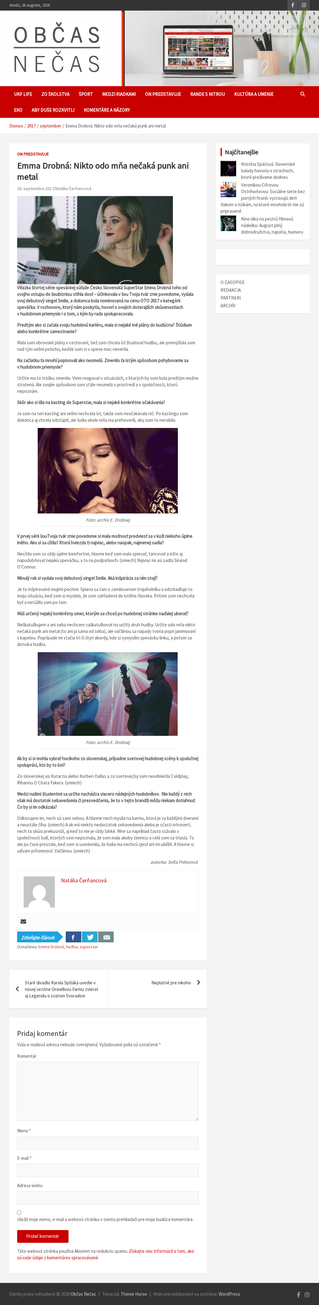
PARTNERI (231, 298)
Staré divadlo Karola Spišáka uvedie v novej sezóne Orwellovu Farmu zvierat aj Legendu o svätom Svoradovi (61, 989)
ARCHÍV (228, 306)
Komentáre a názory (107, 110)
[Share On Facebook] (73, 936)
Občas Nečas (83, 1294)
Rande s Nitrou (207, 94)
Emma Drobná (51, 947)
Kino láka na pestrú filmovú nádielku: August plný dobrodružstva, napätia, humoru (272, 225)
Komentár (26, 1056)
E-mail (24, 1158)
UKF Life (23, 94)
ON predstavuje (163, 94)
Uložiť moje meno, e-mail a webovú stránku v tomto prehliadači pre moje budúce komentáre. (105, 1219)
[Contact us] (106, 936)
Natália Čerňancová (73, 188)
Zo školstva (55, 94)
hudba (72, 947)
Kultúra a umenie (254, 94)
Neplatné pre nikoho (171, 983)
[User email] (23, 922)
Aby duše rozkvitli (53, 110)
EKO (18, 110)
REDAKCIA (231, 290)
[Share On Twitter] (90, 936)
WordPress (229, 1294)
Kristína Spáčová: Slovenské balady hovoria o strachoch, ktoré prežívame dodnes (268, 170)
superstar (89, 947)
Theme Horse (134, 1294)
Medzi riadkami (119, 94)
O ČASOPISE (233, 282)
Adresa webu (29, 1185)
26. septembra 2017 (35, 188)
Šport (86, 94)
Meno (24, 1131)
